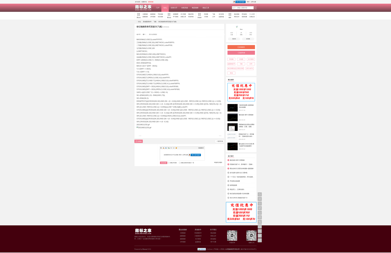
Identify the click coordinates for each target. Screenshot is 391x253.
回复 (140, 135)
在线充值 (184, 8)
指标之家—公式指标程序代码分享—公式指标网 (135, 21)
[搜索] (255, 7)
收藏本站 (144, 2)
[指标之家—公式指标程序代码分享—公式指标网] (144, 8)
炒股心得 (183, 16)
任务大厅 (174, 8)
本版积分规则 (218, 162)
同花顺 (206, 14)
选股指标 (152, 14)
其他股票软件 (147, 21)
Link (169, 148)
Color (164, 148)
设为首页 (137, 2)
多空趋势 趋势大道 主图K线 (238, 172)
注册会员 (252, 16)
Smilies (176, 148)
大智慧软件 (198, 236)
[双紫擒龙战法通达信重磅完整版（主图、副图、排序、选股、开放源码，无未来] (232, 127)
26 (241, 32)
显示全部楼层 (153, 34)
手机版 (216, 249)
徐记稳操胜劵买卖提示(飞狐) (167, 21)
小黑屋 (222, 249)
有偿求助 (191, 16)
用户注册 (213, 242)
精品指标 (195, 8)
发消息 (248, 39)
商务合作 (236, 16)
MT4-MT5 (250, 68)
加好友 (234, 39)
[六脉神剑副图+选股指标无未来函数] (232, 108)
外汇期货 (183, 14)
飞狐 (213, 14)
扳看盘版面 (233, 185)
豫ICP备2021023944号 (248, 249)
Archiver (210, 249)
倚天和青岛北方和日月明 (235, 68)
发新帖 (139, 141)
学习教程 (175, 16)
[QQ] (202, 249)
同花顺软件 (198, 233)
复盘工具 (206, 8)
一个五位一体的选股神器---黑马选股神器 (242, 177)
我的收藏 (244, 16)
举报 (220, 135)
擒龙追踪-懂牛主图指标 (246, 115)
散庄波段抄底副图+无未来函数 (239, 193)
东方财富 (221, 14)
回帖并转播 (173, 163)
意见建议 (244, 14)
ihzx (241, 29)
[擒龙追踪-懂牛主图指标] (232, 117)
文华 (213, 16)
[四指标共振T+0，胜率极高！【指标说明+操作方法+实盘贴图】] (232, 137)
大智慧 (206, 16)
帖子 (234, 8)
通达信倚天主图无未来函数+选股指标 (242, 168)
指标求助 (191, 14)
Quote (171, 148)
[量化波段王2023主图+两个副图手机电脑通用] (232, 146)
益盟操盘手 (231, 64)
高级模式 (201, 148)
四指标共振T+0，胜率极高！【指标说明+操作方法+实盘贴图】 (246, 136)
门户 (157, 8)
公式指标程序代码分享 (232, 249)
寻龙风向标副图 (235, 181)
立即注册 (253, 2)
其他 (231, 73)
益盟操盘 (221, 16)
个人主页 (252, 14)
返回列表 (220, 141)
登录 (248, 2)
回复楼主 (242, 47)
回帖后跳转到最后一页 (187, 163)
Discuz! (145, 249)
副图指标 (145, 16)
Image (166, 148)
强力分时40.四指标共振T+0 (238, 198)
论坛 (165, 8)
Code (174, 148)
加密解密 (175, 14)
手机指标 (160, 14)
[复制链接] (166, 27)
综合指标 (160, 16)
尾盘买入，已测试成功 (237, 189)
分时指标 (152, 16)
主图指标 (145, 14)
